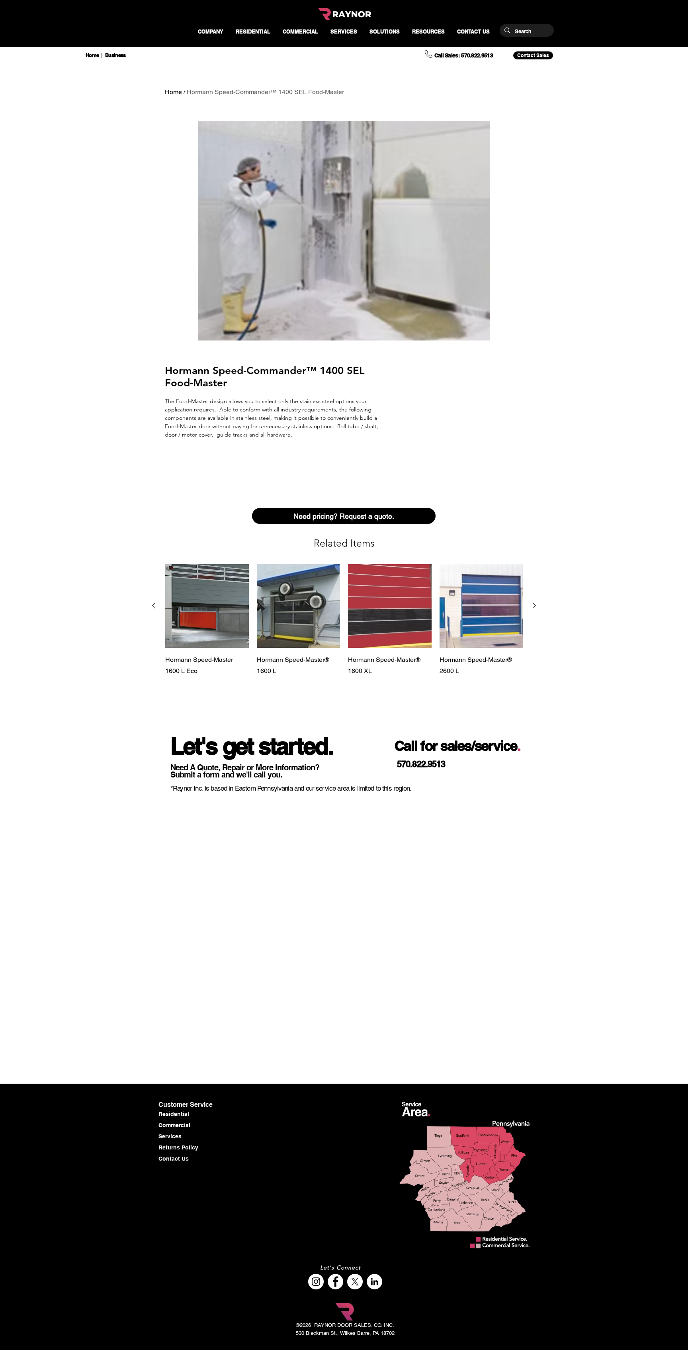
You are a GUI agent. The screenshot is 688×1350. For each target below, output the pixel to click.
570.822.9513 (421, 764)
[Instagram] (316, 1281)
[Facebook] (335, 1281)
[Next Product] (534, 605)
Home (173, 92)
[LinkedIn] (374, 1281)
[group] (344, 631)
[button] (210, 32)
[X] (355, 1281)
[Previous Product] (153, 605)
